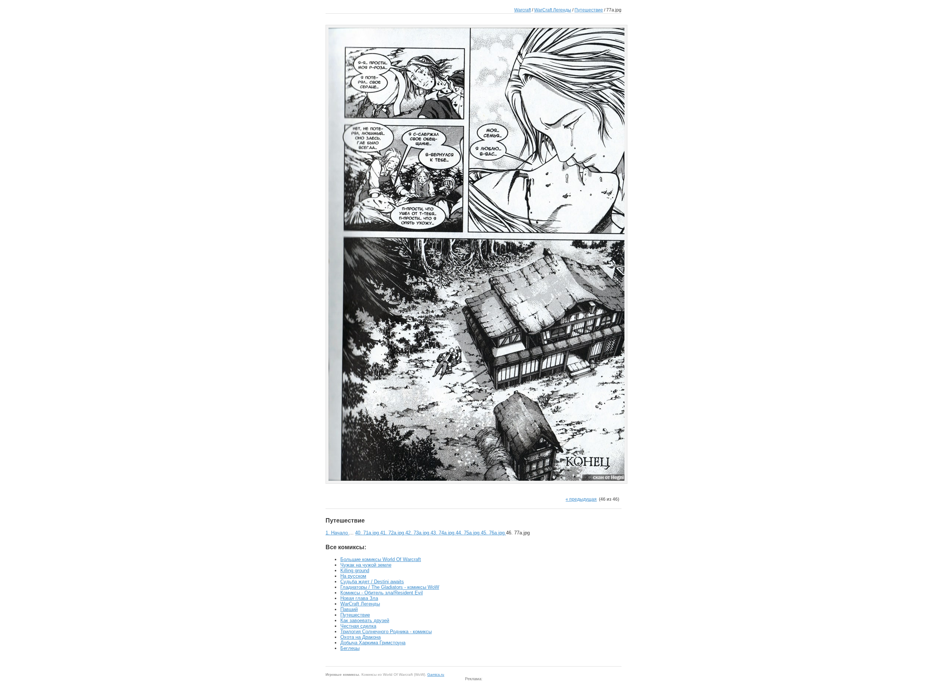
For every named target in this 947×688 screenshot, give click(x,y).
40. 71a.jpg (367, 533)
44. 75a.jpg (468, 533)
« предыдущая (581, 499)
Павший (349, 609)
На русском (353, 576)
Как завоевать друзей (364, 620)
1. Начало (337, 533)
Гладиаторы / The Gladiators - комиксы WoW (389, 587)
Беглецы (350, 648)
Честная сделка (358, 626)
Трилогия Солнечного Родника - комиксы (386, 631)
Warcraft (522, 9)
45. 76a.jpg (493, 533)
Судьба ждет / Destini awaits (372, 581)
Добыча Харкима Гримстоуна (372, 642)
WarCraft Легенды (552, 9)
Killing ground (354, 570)
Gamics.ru (435, 674)
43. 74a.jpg (443, 533)
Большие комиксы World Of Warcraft (380, 559)
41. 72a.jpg (392, 533)
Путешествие (588, 9)
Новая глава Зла (359, 598)
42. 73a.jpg (418, 533)
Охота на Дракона (360, 637)
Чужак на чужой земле (365, 565)
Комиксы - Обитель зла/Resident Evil (381, 592)
